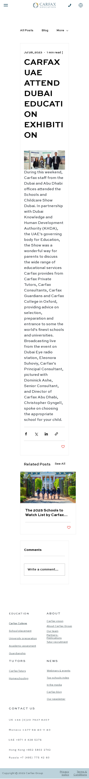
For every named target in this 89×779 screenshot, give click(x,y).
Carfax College (18, 623)
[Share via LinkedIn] (46, 434)
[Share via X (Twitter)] (36, 434)
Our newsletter (56, 699)
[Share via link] (56, 434)
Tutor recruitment (57, 642)
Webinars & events (58, 671)
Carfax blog (54, 692)
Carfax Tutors (17, 671)
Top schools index (58, 678)
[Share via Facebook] (26, 434)
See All (60, 463)
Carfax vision (55, 621)
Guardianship (17, 653)
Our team (52, 631)
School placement (20, 631)
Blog (45, 30)
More (60, 30)
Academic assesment (22, 646)
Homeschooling (18, 678)
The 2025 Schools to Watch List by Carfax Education (44, 513)
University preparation (23, 638)
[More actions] (62, 52)
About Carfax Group (59, 626)
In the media (54, 685)
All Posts (26, 30)
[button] (81, 5)
